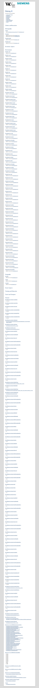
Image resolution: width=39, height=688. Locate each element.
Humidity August (8, 55)
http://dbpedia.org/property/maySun (11, 532)
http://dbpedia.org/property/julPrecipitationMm (12, 457)
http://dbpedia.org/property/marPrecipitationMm (13, 508)
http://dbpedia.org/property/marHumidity (11, 501)
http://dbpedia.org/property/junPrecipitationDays (13, 474)
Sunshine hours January (9, 187)
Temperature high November (9, 255)
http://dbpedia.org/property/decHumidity (11, 395)
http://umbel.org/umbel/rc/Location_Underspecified (13, 643)
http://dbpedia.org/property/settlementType (12, 613)
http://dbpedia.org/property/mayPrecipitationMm (13, 528)
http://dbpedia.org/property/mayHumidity (11, 518)
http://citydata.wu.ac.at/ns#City (10, 631)
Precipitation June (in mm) (9, 112)
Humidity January (8, 65)
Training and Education (9, 20)
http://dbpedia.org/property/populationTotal (12, 579)
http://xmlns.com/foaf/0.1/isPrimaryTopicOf (12, 679)
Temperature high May (9, 249)
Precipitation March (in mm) (9, 116)
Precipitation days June (9, 153)
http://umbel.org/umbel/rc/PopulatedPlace (12, 636)
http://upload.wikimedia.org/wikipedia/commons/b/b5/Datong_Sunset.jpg (16, 677)
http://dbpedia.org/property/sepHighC (11, 593)
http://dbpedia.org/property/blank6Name (11, 392)
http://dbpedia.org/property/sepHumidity (11, 596)
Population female (8, 38)
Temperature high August (9, 221)
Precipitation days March (9, 157)
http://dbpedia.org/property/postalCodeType (12, 586)
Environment (8, 17)
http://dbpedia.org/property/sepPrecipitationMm (12, 606)
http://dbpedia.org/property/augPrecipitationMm (13, 375)
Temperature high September (10, 266)
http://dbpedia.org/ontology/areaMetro (11, 299)
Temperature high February (9, 228)
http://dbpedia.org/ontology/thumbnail (11, 320)
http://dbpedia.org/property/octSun (10, 569)
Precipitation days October (9, 167)
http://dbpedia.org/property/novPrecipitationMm (13, 545)
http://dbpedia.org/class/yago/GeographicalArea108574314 (14, 635)
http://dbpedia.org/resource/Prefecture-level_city (12, 329)
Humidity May (7, 78)
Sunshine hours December (9, 181)
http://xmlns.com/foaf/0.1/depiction (10, 676)
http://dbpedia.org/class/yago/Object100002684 (12, 644)
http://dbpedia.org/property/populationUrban (12, 583)
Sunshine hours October (9, 208)
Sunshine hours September (9, 211)
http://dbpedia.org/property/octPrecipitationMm (12, 566)
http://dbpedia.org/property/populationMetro (12, 576)
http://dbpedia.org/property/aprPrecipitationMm (12, 344)
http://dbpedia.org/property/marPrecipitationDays (13, 504)
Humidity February (8, 61)
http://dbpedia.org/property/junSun (10, 480)
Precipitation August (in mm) (10, 95)
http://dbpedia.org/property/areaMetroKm (11, 355)
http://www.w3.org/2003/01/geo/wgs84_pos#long (13, 669)
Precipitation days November (9, 164)
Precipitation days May (9, 160)
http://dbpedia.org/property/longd (10, 491)
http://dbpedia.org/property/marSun (11, 511)
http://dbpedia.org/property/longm (10, 494)
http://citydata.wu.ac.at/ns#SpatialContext (11, 650)
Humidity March (8, 75)
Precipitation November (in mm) (10, 123)
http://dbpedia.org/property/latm (10, 487)
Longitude (7, 283)
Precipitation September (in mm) (10, 130)
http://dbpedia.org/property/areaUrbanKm (12, 358)
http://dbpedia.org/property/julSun (10, 460)
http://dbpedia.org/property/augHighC (11, 361)
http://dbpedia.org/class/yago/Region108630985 (13, 630)
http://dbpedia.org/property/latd (10, 484)
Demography (8, 15)
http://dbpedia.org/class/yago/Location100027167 (13, 641)
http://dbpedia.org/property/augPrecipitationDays (13, 372)
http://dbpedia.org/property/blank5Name (11, 389)
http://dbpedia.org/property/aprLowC (11, 338)
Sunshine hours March (8, 198)
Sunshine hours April (8, 174)
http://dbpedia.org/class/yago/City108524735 (12, 645)
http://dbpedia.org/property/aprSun (10, 348)
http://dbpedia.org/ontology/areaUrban (11, 303)
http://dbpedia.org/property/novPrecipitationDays (13, 542)
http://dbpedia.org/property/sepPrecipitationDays (13, 603)
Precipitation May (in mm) (9, 119)
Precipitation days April (9, 133)
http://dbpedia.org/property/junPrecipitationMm (12, 477)
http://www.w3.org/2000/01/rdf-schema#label (12, 652)
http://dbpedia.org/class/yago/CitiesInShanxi (12, 626)
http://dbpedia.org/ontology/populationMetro (12, 309)
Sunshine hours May (8, 201)
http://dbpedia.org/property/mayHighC (11, 514)
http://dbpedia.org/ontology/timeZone (11, 324)
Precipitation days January (9, 147)
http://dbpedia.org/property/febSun (10, 426)
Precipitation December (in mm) (10, 99)
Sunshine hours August (9, 177)
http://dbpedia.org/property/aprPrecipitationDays (13, 341)
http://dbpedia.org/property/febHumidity (11, 416)
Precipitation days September (10, 170)
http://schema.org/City (9, 648)
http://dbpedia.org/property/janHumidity (11, 429)
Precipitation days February (9, 143)
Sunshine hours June (8, 194)
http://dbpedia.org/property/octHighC (11, 552)
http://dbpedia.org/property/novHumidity (11, 538)
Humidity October (8, 85)
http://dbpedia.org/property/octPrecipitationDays (13, 562)
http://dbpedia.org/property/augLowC (11, 368)
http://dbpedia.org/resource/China (10, 684)
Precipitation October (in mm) (10, 126)
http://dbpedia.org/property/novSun (10, 549)
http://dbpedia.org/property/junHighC (11, 463)
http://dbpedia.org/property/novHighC (11, 535)
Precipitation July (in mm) (9, 109)
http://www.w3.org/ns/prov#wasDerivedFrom (12, 672)
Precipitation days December (9, 140)
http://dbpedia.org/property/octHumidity (11, 555)
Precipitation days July (8, 150)
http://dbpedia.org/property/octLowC (11, 559)
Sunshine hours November (9, 204)
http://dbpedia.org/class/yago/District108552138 (12, 632)
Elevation (6, 276)
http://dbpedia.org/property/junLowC (11, 470)
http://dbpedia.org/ (17, 36)
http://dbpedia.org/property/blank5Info (11, 385)
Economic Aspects (8, 16)
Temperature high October (9, 259)
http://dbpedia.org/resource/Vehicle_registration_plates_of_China (15, 383)
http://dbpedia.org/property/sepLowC (11, 600)
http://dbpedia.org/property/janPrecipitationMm (12, 436)
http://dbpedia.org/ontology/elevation (11, 306)
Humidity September (8, 89)
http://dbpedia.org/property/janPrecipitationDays (13, 433)
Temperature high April (9, 215)
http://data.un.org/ (17, 35)
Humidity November (8, 82)
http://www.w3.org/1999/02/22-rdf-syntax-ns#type (13, 624)
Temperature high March (9, 245)
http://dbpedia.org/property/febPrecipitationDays (13, 419)
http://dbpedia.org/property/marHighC (11, 497)
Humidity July (7, 68)
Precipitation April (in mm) (9, 92)
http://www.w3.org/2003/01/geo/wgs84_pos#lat (13, 665)
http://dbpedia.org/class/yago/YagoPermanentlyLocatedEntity (14, 627)
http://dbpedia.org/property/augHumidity (11, 365)
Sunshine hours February (9, 184)
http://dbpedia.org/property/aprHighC (11, 331)
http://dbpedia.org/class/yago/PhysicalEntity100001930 (13, 649)
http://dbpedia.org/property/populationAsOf (12, 572)
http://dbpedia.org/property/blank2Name (11, 382)
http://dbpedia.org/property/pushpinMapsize (12, 589)
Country (6, 30)
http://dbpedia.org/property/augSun (10, 378)
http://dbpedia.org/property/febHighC (11, 412)
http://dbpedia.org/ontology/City (10, 640)
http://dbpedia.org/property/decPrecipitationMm (12, 402)
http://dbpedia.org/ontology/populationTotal (12, 313)
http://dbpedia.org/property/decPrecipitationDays (13, 399)
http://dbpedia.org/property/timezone (11, 621)
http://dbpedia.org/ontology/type (10, 327)
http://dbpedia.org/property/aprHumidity (11, 334)
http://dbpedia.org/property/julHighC (11, 443)
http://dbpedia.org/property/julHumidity (11, 446)
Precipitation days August (9, 136)
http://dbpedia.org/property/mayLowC (11, 521)
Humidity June (7, 72)
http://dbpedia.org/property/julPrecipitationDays (13, 453)
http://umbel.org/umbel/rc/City (10, 642)
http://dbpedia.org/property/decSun (10, 406)
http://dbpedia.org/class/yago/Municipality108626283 (13, 633)
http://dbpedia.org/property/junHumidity (11, 467)
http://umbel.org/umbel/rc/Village (10, 634)
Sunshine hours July (8, 191)
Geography (7, 18)
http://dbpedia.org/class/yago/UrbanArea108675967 (13, 639)
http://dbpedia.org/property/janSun (10, 440)
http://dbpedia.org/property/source (10, 617)
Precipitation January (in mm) (10, 106)
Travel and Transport (9, 21)
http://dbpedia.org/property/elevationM (11, 409)
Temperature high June (9, 238)
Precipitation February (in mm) (10, 102)
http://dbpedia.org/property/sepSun (10, 610)
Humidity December (8, 58)
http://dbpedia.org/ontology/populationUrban (12, 316)
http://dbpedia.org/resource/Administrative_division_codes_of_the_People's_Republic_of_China (19, 390)
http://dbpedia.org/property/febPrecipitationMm (12, 423)
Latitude (6, 279)
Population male (7, 41)
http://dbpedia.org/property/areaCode (11, 351)
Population (7, 33)
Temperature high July (8, 232)
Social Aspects (8, 19)
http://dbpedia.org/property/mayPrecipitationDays (13, 525)
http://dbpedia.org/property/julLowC (11, 450)
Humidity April (7, 51)
